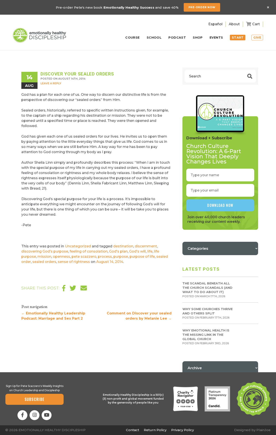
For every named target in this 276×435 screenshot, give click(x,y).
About (234, 24)
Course (132, 37)
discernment (146, 246)
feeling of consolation (89, 251)
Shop (198, 37)
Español (215, 24)
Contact (132, 430)
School (154, 37)
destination (123, 246)
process (105, 256)
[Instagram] (34, 415)
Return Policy (155, 430)
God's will (137, 251)
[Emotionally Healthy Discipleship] (39, 35)
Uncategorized (78, 246)
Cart (256, 24)
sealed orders (44, 262)
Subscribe (35, 399)
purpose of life (142, 256)
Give (257, 37)
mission (44, 256)
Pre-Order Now (201, 7)
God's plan (118, 251)
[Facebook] (22, 415)
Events (216, 37)
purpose (120, 256)
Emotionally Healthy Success (129, 7)
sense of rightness (74, 262)
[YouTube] (47, 415)
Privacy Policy (182, 430)
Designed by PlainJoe (252, 430)
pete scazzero (84, 256)
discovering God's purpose (44, 251)
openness (61, 256)
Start (238, 37)
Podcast (177, 37)
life (149, 251)
